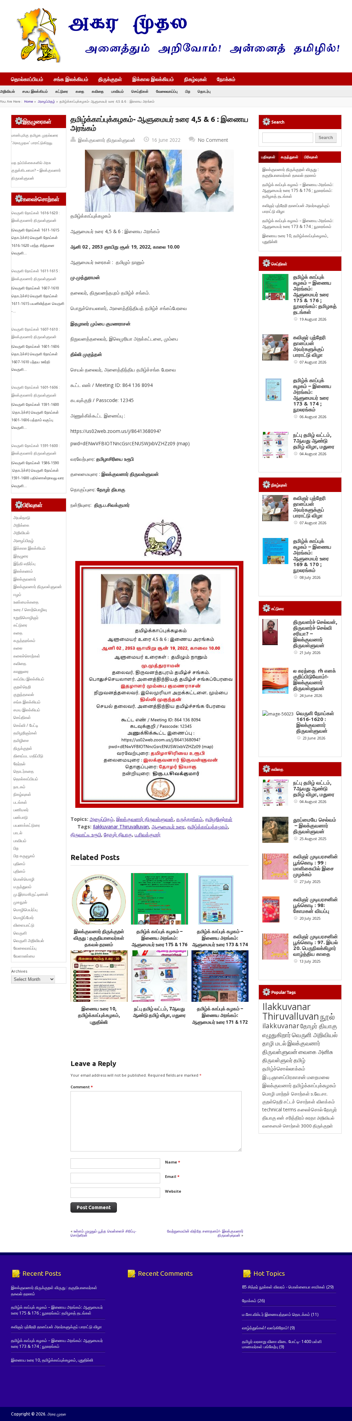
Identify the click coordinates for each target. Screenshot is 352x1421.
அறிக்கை (21, 525)
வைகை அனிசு (315, 1052)
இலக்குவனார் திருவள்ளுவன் (106, 140)
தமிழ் (299, 1060)
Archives (19, 971)
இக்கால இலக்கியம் (153, 79)
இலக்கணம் (23, 571)
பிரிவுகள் (311, 157)
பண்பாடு (20, 817)
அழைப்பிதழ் (46, 101)
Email (172, 1176)
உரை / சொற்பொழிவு (30, 609)
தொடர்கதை (23, 771)
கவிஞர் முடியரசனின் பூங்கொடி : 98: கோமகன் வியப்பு (315, 905)
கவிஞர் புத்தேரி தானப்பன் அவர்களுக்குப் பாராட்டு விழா (309, 346)
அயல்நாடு (21, 517)
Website (173, 1191)
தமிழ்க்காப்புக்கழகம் (207, 826)
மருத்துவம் (22, 887)
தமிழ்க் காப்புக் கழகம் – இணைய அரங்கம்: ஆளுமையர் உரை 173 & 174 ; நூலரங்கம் (297, 223)
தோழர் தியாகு (118, 834)
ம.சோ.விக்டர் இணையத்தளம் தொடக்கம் (276, 1314)
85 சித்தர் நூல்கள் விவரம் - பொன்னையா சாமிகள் (283, 1287)
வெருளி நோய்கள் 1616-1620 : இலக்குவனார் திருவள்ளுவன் (315, 722)
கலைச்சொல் (310, 1109)
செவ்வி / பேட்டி (25, 725)
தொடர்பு (204, 91)
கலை (17, 648)
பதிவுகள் (268, 157)
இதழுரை (20, 556)
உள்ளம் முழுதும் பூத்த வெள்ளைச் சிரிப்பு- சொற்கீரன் (103, 1233)
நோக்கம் (226, 80)
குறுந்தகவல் (23, 694)
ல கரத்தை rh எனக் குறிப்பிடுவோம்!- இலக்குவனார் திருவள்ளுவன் (314, 679)
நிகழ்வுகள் (195, 79)
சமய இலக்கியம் (35, 91)
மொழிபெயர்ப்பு (25, 910)
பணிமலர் (21, 810)
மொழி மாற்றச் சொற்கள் (286, 1093)
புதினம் (19, 864)
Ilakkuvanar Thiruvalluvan (121, 826)
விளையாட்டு (23, 925)
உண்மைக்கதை (25, 602)
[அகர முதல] (175, 61)
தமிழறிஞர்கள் (218, 819)
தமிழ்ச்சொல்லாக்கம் (283, 1068)
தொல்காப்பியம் (27, 79)
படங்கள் (20, 802)
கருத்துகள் (289, 157)
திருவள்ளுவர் (277, 1060)
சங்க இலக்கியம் (71, 79)
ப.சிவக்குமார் (148, 834)
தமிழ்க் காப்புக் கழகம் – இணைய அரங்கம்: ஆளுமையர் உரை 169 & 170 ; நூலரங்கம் (312, 555)
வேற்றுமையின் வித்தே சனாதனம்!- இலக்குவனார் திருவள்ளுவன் (205, 1233)
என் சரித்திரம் (290, 1117)
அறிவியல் (7, 91)
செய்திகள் (139, 91)
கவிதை (98, 91)
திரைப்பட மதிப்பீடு (28, 756)
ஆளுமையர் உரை (168, 826)
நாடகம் (19, 787)
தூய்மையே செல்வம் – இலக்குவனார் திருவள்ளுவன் (314, 825)
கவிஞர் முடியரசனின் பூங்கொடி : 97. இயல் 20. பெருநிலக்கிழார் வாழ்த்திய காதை (315, 945)
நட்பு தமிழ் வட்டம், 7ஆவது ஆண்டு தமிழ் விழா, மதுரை (313, 440)
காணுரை (21, 671)
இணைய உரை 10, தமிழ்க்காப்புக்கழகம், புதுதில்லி (99, 1015)
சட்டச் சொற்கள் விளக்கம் (309, 1101)
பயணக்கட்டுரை (26, 825)
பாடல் (17, 833)
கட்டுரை (61, 91)
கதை (80, 91)
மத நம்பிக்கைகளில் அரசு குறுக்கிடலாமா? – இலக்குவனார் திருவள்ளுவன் (36, 170)
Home (28, 101)
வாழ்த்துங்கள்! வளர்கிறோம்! (265, 1328)
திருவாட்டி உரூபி (85, 834)
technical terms (279, 1109)
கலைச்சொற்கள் (26, 656)
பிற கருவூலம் (24, 856)
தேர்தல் (19, 764)
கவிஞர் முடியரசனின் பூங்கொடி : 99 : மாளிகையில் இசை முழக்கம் (315, 865)
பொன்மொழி (23, 879)
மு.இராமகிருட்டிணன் (30, 894)
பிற (187, 91)
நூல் (327, 1016)
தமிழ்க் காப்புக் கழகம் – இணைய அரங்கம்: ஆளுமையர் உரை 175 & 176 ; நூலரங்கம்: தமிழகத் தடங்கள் (159, 945)
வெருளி (20, 933)
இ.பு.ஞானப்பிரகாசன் (284, 1077)
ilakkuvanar (280, 1025)
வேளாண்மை (24, 956)
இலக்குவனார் (24, 579)
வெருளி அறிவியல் (28, 940)
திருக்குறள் (110, 79)
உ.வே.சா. (319, 1093)
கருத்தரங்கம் (189, 819)
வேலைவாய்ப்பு (167, 91)
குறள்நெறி (22, 687)
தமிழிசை (21, 740)
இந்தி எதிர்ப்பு (24, 563)
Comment (81, 1086)
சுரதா (310, 1118)
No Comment (213, 140)
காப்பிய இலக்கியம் (28, 679)
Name (172, 1162)
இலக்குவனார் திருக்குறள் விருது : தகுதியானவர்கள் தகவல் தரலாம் (99, 938)
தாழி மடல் (274, 1043)
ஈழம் (17, 594)
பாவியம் (117, 91)
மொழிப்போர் (23, 917)
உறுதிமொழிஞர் (25, 617)
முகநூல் (20, 902)
